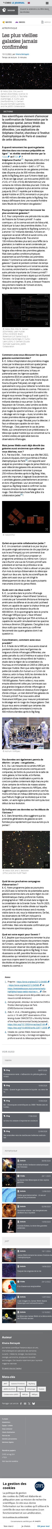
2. (6, 1002)
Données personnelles (9, 1439)
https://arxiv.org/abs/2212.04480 (33, 981)
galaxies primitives (18, 1384)
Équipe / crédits (7, 1425)
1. (6, 981)
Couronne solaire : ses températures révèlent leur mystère (32, 1211)
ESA (17, 156)
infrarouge (31, 1389)
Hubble (41, 1389)
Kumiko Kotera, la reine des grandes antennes (32, 1227)
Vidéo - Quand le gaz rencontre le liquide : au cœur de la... (25, 1090)
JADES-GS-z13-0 (9, 1389)
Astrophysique (9, 28)
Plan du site (6, 1435)
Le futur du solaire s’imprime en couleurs (20, 1121)
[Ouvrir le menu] (47, 3)
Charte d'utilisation (8, 1432)
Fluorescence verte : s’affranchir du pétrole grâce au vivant (24, 1075)
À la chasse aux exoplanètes (29, 1286)
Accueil (14, 3)
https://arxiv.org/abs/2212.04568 (25, 985)
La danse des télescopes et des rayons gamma (33, 1181)
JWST (5, 1384)
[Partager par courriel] (26, 1403)
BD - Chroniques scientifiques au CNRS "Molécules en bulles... (25, 1106)
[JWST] (9, 1255)
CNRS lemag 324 (8, 1454)
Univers (22, 22)
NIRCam (25, 1394)
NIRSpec (35, 1394)
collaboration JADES (11, 1394)
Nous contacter (7, 1429)
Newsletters (6, 1422)
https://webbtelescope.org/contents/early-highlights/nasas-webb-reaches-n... (27, 990)
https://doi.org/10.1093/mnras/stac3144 (28, 1024)
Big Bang (32, 1384)
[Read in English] (29, 3)
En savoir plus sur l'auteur (12, 1368)
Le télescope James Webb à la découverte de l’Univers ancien (34, 1317)
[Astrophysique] (9, 1165)
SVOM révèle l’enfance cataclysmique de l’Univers (32, 1166)
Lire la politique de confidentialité (15, 1517)
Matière (9, 22)
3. (6, 1012)
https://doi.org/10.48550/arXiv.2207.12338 (29, 1027)
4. (6, 1031)
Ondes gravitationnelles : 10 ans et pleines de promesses (31, 1196)
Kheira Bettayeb (22, 54)
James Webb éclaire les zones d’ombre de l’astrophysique (34, 1256)
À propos (5, 1419)
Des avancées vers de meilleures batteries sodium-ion (24, 1136)
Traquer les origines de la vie (29, 1271)
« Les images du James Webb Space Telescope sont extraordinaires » (32, 1302)
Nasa (6, 156)
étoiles (21, 1389)
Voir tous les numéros (10, 1461)
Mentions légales (8, 1442)
